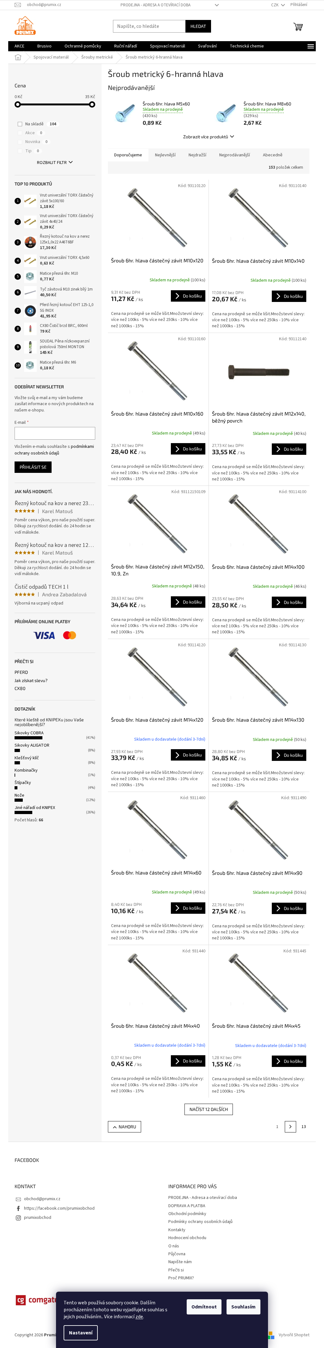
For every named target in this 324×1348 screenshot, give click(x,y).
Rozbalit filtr (52, 163)
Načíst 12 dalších (209, 1109)
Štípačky (23, 783)
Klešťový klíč (27, 758)
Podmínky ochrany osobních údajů (200, 1222)
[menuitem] (19, 46)
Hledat (198, 26)
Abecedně (273, 155)
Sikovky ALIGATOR (32, 745)
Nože (19, 795)
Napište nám (180, 1262)
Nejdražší (197, 155)
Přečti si (176, 1270)
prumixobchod (37, 1217)
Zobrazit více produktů (205, 136)
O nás (173, 1246)
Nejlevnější (165, 155)
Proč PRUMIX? (181, 1278)
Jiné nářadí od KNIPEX (35, 808)
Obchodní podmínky (187, 1214)
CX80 (20, 688)
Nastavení (80, 1332)
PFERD (21, 672)
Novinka (36, 142)
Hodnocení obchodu (187, 1238)
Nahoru (127, 1126)
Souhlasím (243, 1306)
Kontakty (176, 1230)
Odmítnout (204, 1306)
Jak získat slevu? (31, 680)
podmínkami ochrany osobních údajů (54, 449)
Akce (33, 133)
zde (139, 1316)
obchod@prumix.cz (42, 1199)
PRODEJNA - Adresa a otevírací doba (155, 5)
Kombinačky (26, 770)
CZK (275, 5)
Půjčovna (176, 1254)
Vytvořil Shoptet (294, 1335)
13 (304, 1127)
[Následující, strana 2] (290, 1126)
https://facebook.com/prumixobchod (59, 1208)
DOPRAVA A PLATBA (186, 1206)
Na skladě (40, 124)
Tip (32, 151)
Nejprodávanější (234, 155)
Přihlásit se (33, 467)
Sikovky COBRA (29, 733)
